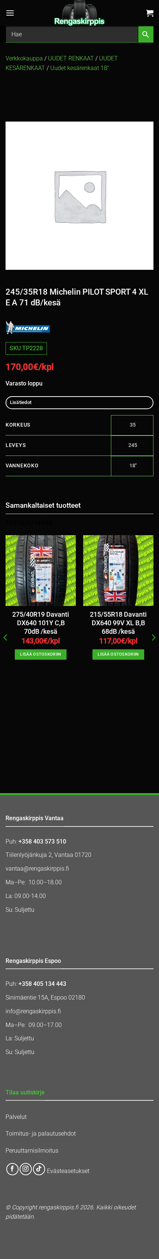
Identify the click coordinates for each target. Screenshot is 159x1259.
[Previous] (5, 652)
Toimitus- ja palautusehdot (41, 1133)
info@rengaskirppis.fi (33, 1011)
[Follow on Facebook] (12, 1169)
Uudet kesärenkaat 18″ (79, 68)
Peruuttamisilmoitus (32, 1150)
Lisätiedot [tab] (21, 402)
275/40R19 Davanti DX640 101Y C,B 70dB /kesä (40, 623)
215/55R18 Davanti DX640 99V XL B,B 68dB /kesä (118, 623)
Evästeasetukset (68, 1171)
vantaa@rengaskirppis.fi (37, 868)
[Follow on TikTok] (39, 1169)
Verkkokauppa (24, 58)
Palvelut (16, 1116)
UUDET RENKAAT (71, 58)
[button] (10, 13)
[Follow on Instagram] (26, 1169)
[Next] (153, 652)
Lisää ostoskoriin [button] (40, 654)
